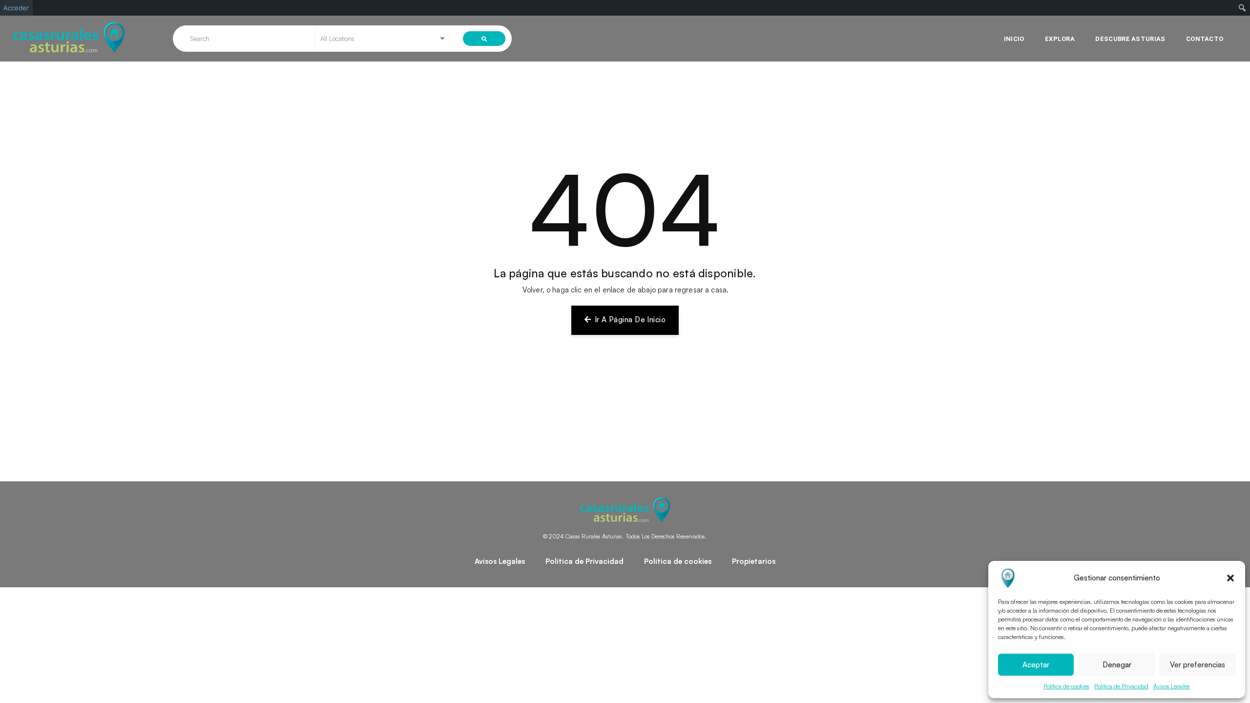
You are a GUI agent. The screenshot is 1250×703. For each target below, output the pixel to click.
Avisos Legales (1171, 686)
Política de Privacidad (1121, 686)
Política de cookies (1066, 686)
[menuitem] (1242, 8)
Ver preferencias (1197, 664)
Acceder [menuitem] (16, 8)
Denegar (1117, 664)
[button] (1230, 578)
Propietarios (753, 561)
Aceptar (1035, 664)
